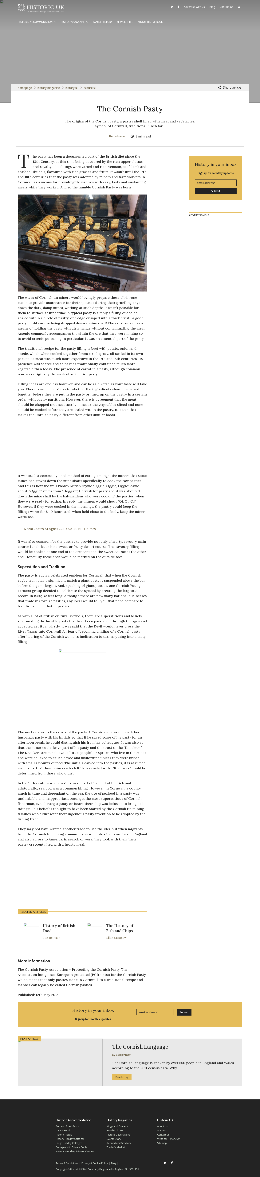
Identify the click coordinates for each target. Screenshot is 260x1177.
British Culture (115, 1130)
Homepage (25, 88)
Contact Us (226, 7)
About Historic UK (150, 21)
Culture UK (90, 88)
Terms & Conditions (67, 1163)
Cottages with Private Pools (71, 1147)
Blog (212, 7)
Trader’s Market (116, 1147)
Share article (232, 87)
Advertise (162, 1130)
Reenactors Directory (119, 1143)
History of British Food (59, 928)
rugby (22, 580)
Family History (102, 21)
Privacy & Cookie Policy (94, 1163)
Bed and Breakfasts (67, 1126)
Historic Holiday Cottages (70, 1138)
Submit (215, 191)
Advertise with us (194, 7)
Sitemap (162, 1143)
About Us (162, 1126)
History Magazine (73, 21)
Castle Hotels (63, 1130)
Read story (122, 1077)
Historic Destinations (118, 1134)
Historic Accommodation (35, 21)
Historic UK (41, 9)
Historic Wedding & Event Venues (75, 1151)
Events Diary (114, 1138)
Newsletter (125, 21)
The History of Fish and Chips (119, 928)
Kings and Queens (117, 1126)
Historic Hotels (64, 1134)
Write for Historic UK (168, 1138)
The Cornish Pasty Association (43, 969)
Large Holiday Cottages (69, 1143)
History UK (71, 88)
